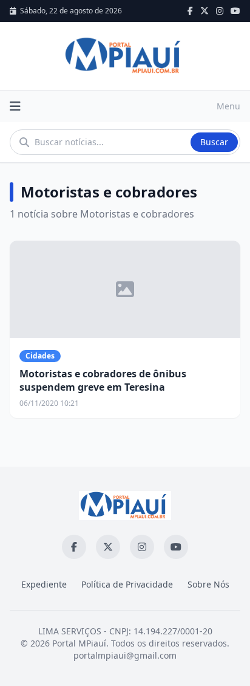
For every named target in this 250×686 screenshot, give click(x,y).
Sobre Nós (208, 584)
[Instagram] (219, 11)
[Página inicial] (124, 55)
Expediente (44, 584)
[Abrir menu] (15, 106)
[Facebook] (190, 11)
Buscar (214, 142)
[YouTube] (235, 11)
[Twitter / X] (204, 11)
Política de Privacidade (127, 584)
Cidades (40, 356)
